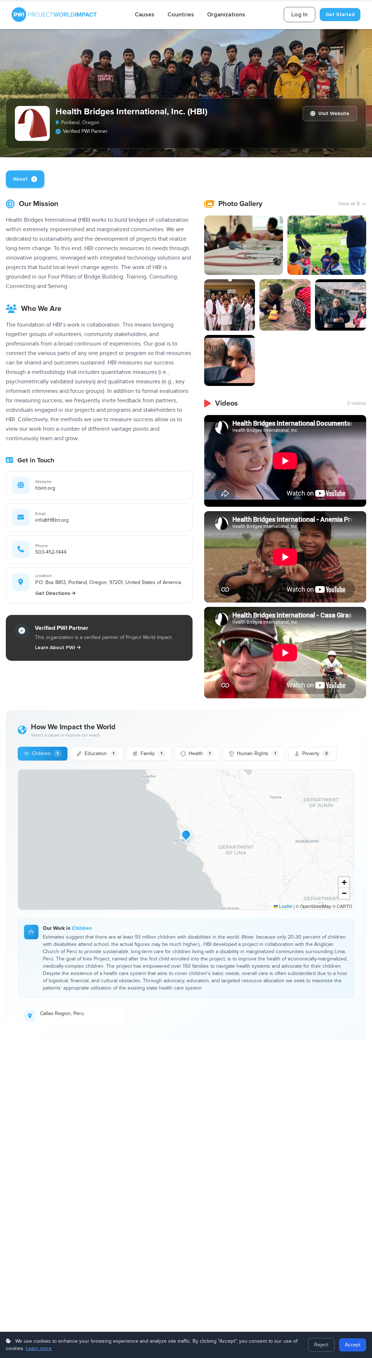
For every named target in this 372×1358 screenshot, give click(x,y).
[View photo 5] (340, 305)
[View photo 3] (229, 305)
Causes (144, 14)
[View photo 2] (326, 245)
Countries (180, 14)
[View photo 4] (285, 305)
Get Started (340, 14)
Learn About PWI (55, 647)
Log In (299, 14)
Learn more (39, 1348)
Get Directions (52, 593)
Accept (352, 1345)
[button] (186, 834)
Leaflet (285, 906)
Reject (321, 1345)
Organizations (226, 14)
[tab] (25, 179)
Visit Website (333, 113)
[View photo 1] (243, 245)
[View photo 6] (229, 360)
